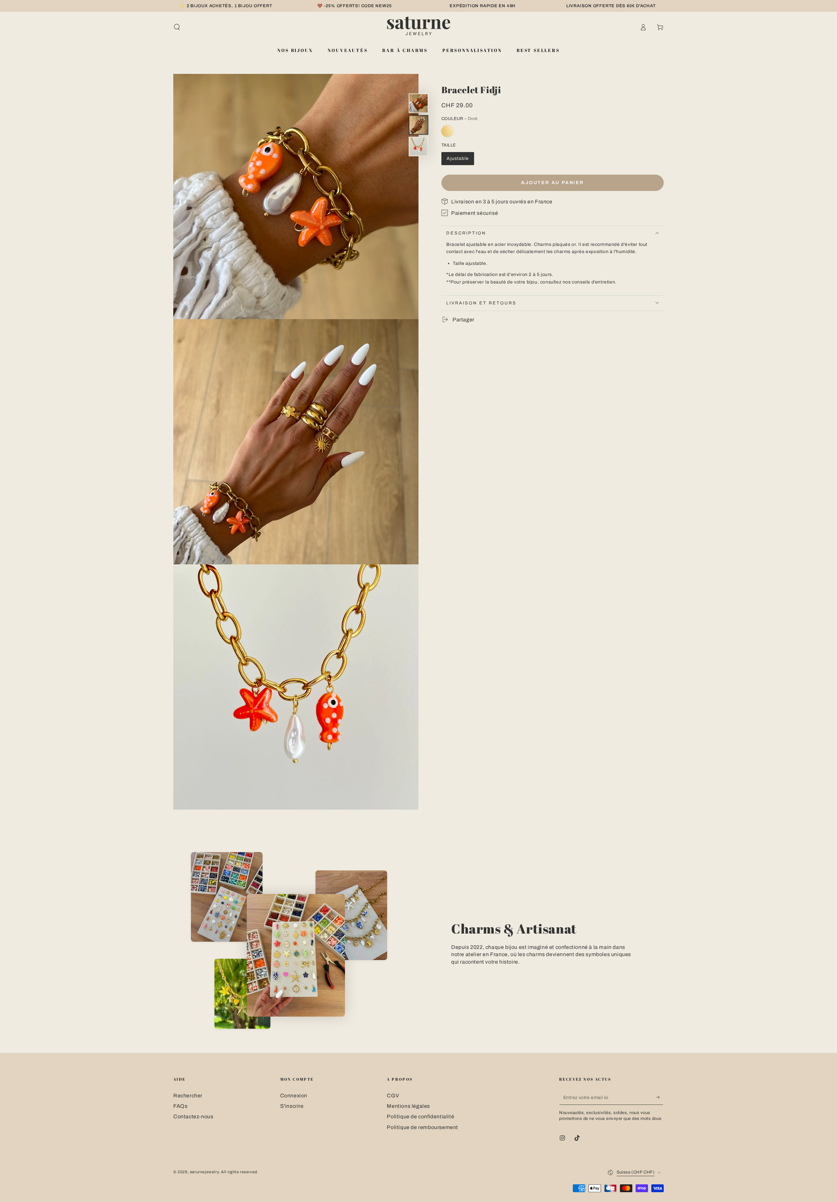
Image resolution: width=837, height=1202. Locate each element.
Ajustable (458, 158)
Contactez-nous (193, 1116)
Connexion (293, 1095)
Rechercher (187, 1095)
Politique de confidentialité (420, 1116)
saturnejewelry (204, 1172)
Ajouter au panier (552, 182)
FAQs (180, 1106)
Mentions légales (408, 1106)
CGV (393, 1095)
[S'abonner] (660, 1097)
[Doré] (447, 131)
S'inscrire (292, 1106)
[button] (176, 27)
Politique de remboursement (422, 1127)
